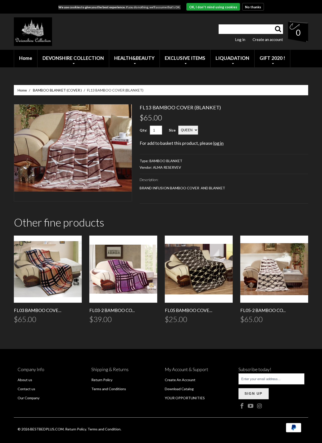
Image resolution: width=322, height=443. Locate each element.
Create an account (268, 39)
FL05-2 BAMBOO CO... (263, 310)
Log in (240, 39)
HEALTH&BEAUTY (134, 58)
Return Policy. (76, 429)
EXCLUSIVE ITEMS (185, 58)
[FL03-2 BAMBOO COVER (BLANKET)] (123, 269)
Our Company (28, 398)
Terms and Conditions (108, 389)
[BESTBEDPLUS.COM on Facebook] (242, 406)
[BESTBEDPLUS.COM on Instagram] (259, 406)
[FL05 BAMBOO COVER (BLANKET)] (199, 269)
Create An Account (180, 380)
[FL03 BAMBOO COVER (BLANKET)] (48, 269)
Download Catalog (179, 389)
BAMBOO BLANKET (165, 161)
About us (25, 380)
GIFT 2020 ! (272, 58)
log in (218, 143)
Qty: (143, 130)
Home (22, 90)
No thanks (253, 7)
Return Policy (101, 380)
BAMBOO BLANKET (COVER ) (57, 90)
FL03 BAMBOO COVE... (37, 310)
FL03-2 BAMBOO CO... (112, 310)
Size (172, 130)
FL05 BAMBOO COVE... (188, 310)
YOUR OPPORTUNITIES (185, 398)
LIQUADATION (232, 58)
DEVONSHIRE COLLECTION (73, 58)
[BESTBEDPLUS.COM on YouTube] (251, 406)
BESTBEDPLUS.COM (47, 429)
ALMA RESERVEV (167, 167)
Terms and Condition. (104, 429)
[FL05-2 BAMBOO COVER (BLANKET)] (274, 269)
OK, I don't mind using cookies (213, 7)
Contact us (26, 389)
